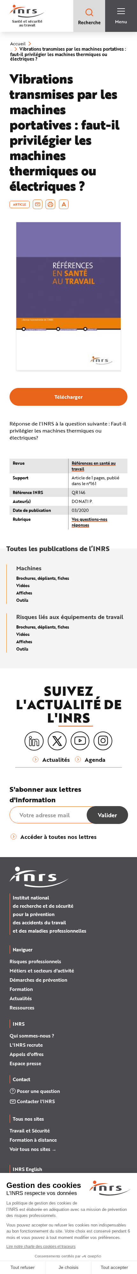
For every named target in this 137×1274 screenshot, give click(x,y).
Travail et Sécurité (30, 1130)
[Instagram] (102, 741)
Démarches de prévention (38, 979)
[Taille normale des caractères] (63, 204)
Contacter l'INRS (36, 1101)
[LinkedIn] (34, 741)
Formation (21, 989)
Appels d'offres (27, 1054)
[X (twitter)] (57, 741)
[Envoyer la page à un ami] (37, 204)
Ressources (22, 1007)
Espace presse (25, 1063)
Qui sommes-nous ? (32, 1035)
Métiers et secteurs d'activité (42, 970)
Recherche (89, 22)
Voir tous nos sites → (33, 1149)
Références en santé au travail (94, 466)
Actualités (21, 998)
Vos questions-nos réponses (89, 522)
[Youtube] (80, 741)
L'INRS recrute (26, 1044)
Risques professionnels (35, 961)
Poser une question (38, 1091)
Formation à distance (33, 1139)
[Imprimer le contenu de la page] (50, 204)
